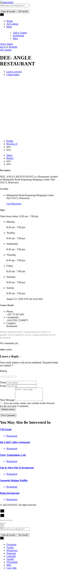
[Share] (4, 520)
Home (9, 21)
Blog (15, 38)
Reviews (11, 144)
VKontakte (12, 562)
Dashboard (18, 35)
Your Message (7, 400)
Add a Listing (20, 32)
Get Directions (13, 203)
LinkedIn (11, 556)
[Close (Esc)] (1, 520)
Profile (9, 141)
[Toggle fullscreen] (7, 520)
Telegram (11, 553)
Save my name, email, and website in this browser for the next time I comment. (27, 404)
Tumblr (10, 559)
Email (3, 385)
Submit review (8, 409)
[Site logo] (6, 2)
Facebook (11, 544)
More (9, 26)
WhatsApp (11, 550)
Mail (8, 565)
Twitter (10, 547)
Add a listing (6, 44)
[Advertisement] (29, 108)
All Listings (12, 24)
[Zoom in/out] (11, 520)
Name (3, 382)
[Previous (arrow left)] (1, 523)
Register (13, 47)
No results (23, 11)
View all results (8, 11)
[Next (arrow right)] (4, 523)
